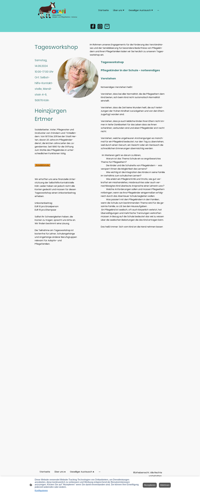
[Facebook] (92, 26)
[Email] (107, 26)
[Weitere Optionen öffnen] (158, 10)
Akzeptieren (150, 485)
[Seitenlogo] (58, 10)
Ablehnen (165, 485)
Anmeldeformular (42, 165)
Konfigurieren (41, 490)
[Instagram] (100, 26)
